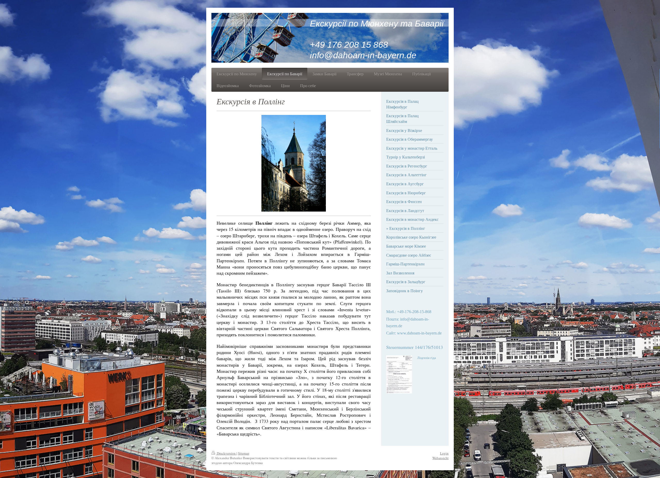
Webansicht (440, 458)
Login (444, 453)
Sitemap (243, 453)
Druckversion (226, 453)
